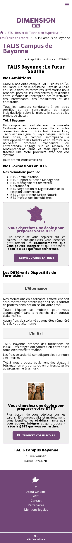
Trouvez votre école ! (38, 435)
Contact (36, 501)
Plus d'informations (36, 538)
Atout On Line (36, 492)
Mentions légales (36, 510)
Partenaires (36, 505)
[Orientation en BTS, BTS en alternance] (1, 33)
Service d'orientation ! (36, 258)
